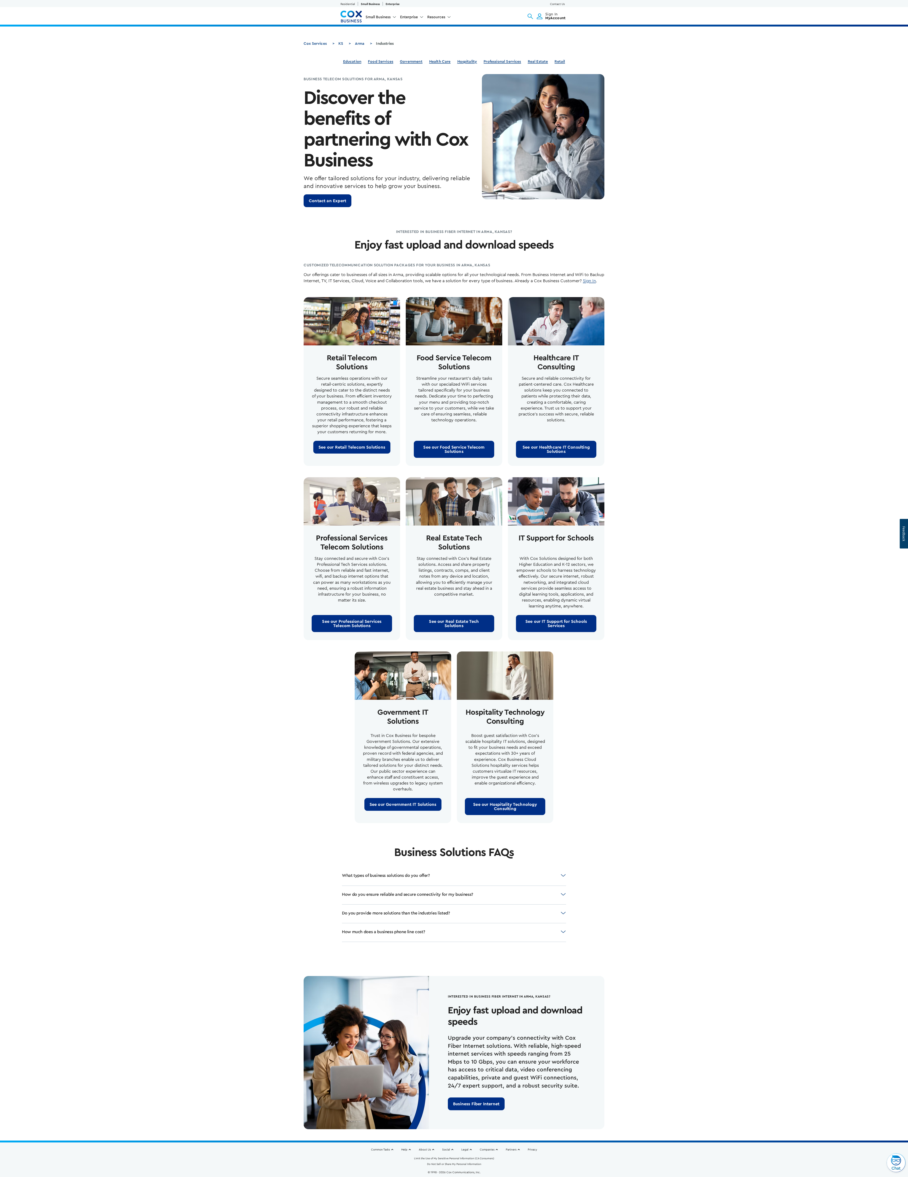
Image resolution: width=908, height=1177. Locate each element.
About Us (425, 1149)
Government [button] (411, 61)
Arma (360, 43)
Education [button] (352, 61)
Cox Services (315, 43)
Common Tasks (380, 1149)
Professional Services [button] (502, 61)
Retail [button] (559, 61)
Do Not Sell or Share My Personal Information (454, 1164)
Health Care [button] (440, 61)
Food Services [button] (380, 61)
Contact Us (557, 4)
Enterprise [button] (409, 17)
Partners (511, 1149)
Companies (487, 1149)
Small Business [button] (378, 17)
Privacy (532, 1149)
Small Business (370, 4)
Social (446, 1149)
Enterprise (393, 4)
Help (404, 1149)
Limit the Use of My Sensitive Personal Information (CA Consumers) (454, 1158)
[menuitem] (381, 18)
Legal (464, 1149)
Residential (347, 4)
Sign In (589, 281)
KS (340, 43)
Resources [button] (436, 17)
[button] (530, 16)
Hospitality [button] (467, 61)
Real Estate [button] (538, 61)
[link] (327, 200)
